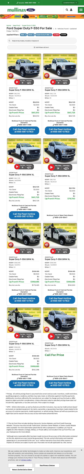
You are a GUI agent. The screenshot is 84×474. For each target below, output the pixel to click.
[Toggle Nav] (81, 10)
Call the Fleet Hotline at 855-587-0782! (24, 130)
